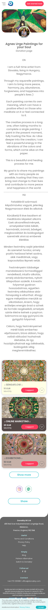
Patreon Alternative (24, 558)
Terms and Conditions (24, 539)
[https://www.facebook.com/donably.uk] (23, 571)
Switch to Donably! (24, 562)
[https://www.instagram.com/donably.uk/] (25, 571)
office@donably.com (31, 581)
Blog (24, 555)
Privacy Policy (24, 542)
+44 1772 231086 (14, 581)
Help (24, 545)
